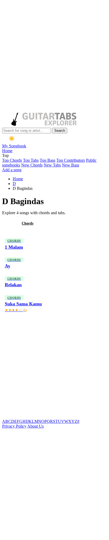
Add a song (11, 170)
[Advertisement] (54, 56)
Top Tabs (31, 160)
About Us (35, 426)
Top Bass (47, 160)
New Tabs (52, 165)
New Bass (70, 165)
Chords (27, 223)
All (8, 223)
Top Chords (12, 160)
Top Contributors (70, 160)
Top (5, 155)
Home (7, 150)
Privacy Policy (14, 426)
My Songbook (14, 146)
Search (59, 131)
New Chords (32, 165)
